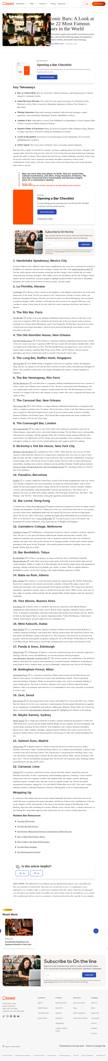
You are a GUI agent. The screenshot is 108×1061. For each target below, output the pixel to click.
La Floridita (17, 292)
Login (87, 4)
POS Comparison (79, 1013)
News (93, 1008)
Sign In (40, 1003)
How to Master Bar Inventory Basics (31, 836)
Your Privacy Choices (39, 1055)
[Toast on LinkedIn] (14, 1016)
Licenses (94, 1033)
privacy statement (60, 251)
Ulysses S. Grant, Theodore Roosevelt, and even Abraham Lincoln (38, 467)
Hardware (58, 1018)
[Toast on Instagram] (7, 1016)
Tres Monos (17, 606)
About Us (94, 1003)
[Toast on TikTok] (4, 1016)
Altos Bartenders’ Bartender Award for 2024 (30, 658)
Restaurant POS (61, 1003)
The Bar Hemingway (21, 383)
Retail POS (59, 1008)
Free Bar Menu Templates (27, 847)
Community (95, 1018)
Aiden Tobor (53, 44)
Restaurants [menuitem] (20, 4)
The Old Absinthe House (22, 340)
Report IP (76, 1055)
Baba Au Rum (18, 581)
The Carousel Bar (20, 406)
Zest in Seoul (18, 701)
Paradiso (16, 480)
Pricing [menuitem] (53, 4)
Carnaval (16, 772)
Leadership (95, 1013)
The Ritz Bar (18, 318)
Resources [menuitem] (61, 4)
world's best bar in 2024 (81, 269)
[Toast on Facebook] (11, 1016)
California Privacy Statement (22, 1055)
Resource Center (79, 1003)
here (51, 253)
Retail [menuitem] (32, 4)
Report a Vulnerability (87, 1055)
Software (58, 1013)
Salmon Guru (18, 746)
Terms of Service (52, 1055)
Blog (74, 1008)
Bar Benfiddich (19, 558)
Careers (94, 1023)
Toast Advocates (43, 1013)
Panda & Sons (18, 652)
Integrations (59, 1023)
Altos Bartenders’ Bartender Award (42, 710)
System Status (43, 1008)
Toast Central (42, 1018)
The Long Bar (18, 363)
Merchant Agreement (65, 1055)
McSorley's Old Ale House (23, 451)
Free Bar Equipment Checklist (28, 852)
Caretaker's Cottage (20, 532)
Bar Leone (41, 506)
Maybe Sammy (18, 720)
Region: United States (12, 1046)
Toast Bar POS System (26, 821)
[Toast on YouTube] (18, 1016)
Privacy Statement (7, 1055)
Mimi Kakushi (18, 629)
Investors (94, 1028)
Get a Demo (98, 4)
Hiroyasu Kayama (19, 561)
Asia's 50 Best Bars (44, 518)
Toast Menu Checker (80, 1018)
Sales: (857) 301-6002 (10, 1008)
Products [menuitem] (42, 4)
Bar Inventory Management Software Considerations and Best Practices (44, 831)
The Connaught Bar (20, 429)
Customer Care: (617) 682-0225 (13, 1011)
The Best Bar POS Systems (27, 826)
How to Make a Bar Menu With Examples (33, 841)
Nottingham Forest (20, 675)
